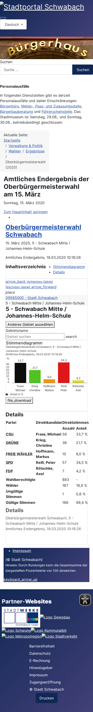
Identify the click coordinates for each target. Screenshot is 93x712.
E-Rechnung (39, 660)
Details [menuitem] (59, 272)
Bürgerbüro (9, 106)
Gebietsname (17, 330)
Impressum (22, 550)
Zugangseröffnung (45, 682)
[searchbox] (35, 336)
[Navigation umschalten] (3, 18)
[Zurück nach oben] (87, 706)
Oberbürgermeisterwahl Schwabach (43, 231)
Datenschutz (40, 653)
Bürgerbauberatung (16, 111)
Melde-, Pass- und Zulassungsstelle (51, 106)
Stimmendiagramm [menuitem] (69, 266)
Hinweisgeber (41, 667)
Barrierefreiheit (42, 646)
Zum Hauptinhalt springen (26, 212)
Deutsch (12, 24)
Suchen (6, 62)
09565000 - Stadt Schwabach (32, 297)
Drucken (47, 698)
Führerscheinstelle (57, 111)
